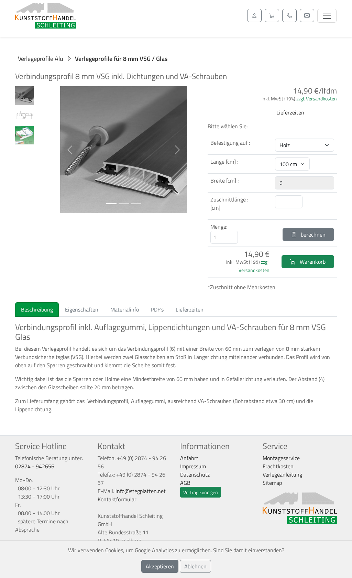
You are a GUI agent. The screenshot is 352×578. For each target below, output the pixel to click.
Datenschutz (195, 474)
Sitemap (272, 483)
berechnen (312, 234)
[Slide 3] (136, 204)
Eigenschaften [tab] (81, 309)
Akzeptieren (160, 566)
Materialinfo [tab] (124, 309)
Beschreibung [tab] (37, 309)
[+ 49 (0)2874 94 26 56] (289, 15)
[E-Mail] (307, 15)
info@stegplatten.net (141, 491)
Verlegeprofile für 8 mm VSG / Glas (121, 58)
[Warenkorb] (272, 15)
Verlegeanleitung (282, 474)
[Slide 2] (124, 204)
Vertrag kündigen (200, 492)
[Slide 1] (111, 204)
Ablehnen (195, 566)
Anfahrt (189, 458)
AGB (185, 483)
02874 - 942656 (34, 466)
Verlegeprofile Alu (40, 58)
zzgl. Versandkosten (316, 98)
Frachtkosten (278, 466)
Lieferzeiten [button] (290, 112)
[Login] (254, 15)
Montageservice (281, 458)
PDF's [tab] (157, 309)
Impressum (193, 466)
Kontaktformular (117, 499)
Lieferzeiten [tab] (190, 309)
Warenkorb (312, 262)
